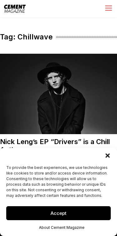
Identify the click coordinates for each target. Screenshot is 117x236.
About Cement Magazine (62, 227)
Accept (58, 213)
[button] (108, 155)
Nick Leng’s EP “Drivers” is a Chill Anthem (55, 145)
